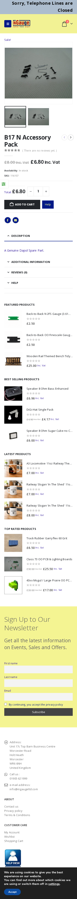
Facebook (7, 220)
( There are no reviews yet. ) (39, 150)
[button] (7, 23)
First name (11, 663)
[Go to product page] (13, 319)
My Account (11, 832)
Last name (10, 677)
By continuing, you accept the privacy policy (36, 704)
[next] (71, 137)
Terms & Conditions (17, 815)
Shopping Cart (13, 841)
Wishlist (9, 837)
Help (48, 204)
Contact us (11, 806)
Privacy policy (13, 811)
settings (54, 884)
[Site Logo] (21, 23)
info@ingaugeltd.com (24, 789)
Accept (12, 892)
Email (15, 220)
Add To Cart (25, 204)
